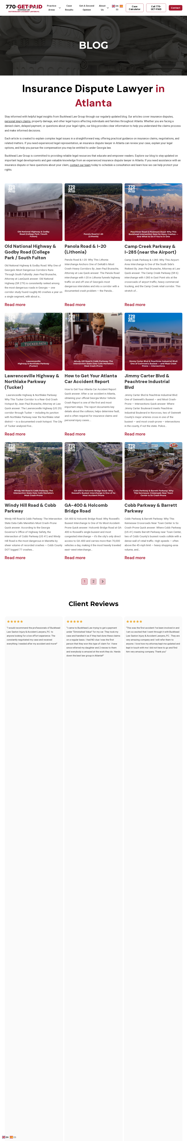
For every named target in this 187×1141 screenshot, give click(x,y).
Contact (175, 7)
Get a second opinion (86, 7)
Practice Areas (51, 7)
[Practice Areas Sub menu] (60, 8)
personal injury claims (18, 121)
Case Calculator (134, 8)
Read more (15, 304)
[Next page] (102, 581)
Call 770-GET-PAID (156, 8)
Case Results (69, 7)
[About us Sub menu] (108, 8)
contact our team (80, 165)
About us (102, 7)
